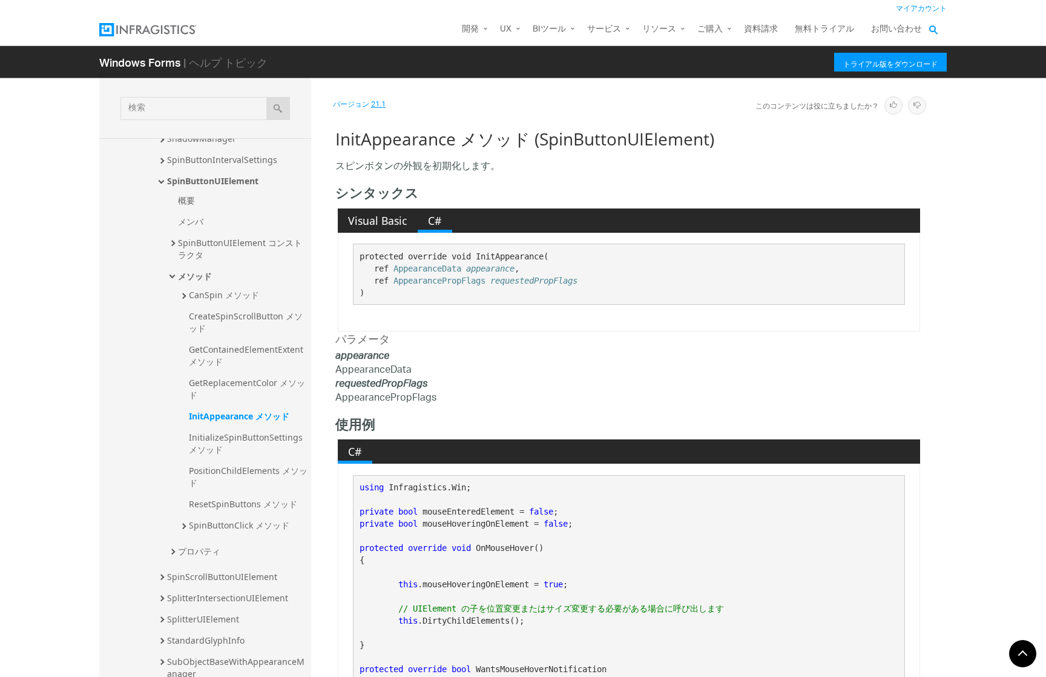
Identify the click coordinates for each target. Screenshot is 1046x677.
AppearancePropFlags (439, 280)
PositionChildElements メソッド (248, 477)
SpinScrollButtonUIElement (222, 576)
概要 (186, 200)
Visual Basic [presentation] (377, 220)
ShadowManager (201, 138)
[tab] (378, 220)
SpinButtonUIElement (212, 181)
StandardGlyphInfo (206, 640)
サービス (604, 29)
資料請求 (761, 29)
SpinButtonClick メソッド (239, 525)
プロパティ (199, 551)
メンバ (190, 221)
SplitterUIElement (203, 619)
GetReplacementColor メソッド (247, 389)
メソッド (195, 276)
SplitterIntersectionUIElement (227, 598)
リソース (659, 29)
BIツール (549, 29)
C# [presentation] (434, 220)
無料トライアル (824, 29)
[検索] (278, 108)
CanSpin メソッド (224, 295)
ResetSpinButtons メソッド (243, 504)
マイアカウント (921, 9)
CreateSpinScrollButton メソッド (246, 322)
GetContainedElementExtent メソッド (247, 355)
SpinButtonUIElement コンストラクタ (240, 249)
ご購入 (710, 29)
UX (505, 29)
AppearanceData (427, 268)
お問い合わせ (896, 29)
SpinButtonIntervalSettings (222, 159)
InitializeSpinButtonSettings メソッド (247, 443)
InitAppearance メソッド (239, 416)
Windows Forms (140, 62)
